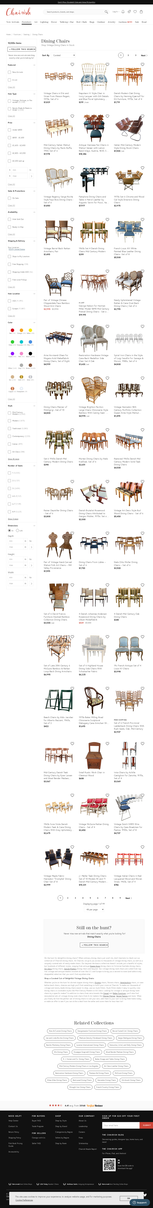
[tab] (21, 72)
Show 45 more (13, 459)
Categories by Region (64, 1132)
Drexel (106, 993)
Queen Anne (95, 966)
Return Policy (14, 1132)
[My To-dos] (123, 12)
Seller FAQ (36, 1143)
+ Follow (22, 49)
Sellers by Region (62, 1138)
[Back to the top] (147, 1192)
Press (81, 1138)
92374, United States (17, 249)
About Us (82, 1121)
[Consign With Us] (129, 12)
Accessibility (14, 1152)
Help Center (13, 1121)
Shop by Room (60, 1143)
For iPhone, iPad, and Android (114, 1153)
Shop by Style (60, 1121)
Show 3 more (13, 519)
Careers (82, 1132)
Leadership (83, 1126)
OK (128, 1198)
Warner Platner (109, 996)
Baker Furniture (119, 993)
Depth (11, 535)
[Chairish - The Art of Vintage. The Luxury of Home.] (18, 11)
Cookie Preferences (24, 1200)
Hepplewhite (125, 982)
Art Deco (48, 969)
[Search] (106, 11)
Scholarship (83, 1143)
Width (11, 572)
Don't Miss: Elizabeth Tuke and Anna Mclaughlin (76, 2)
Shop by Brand (61, 1126)
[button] (135, 12)
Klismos (98, 982)
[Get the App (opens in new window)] (109, 1165)
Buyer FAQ (36, 1121)
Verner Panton (122, 996)
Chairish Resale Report (88, 1149)
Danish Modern (70, 969)
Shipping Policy (15, 1138)
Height (11, 554)
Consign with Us (38, 1138)
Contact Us (13, 1126)
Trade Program (38, 1126)
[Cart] (141, 12)
